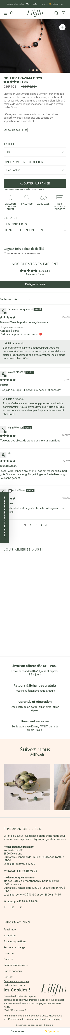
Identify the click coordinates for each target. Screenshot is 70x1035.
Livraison (9, 953)
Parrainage (10, 929)
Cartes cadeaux (13, 971)
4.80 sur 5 (44, 270)
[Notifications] (11, 13)
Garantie (8, 959)
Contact (8, 977)
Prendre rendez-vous (16, 965)
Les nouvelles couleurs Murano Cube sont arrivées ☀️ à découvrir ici (35, 4)
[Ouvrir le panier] (63, 13)
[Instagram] (13, 907)
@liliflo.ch (37, 754)
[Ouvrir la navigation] (5, 13)
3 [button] (36, 525)
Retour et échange (14, 947)
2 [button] (31, 525)
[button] (12, 81)
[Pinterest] (21, 907)
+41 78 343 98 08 (27, 901)
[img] (7, 317)
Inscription (10, 935)
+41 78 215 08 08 (27, 870)
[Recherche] (56, 13)
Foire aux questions (15, 941)
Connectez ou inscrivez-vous (22, 253)
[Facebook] (5, 907)
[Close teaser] (10, 491)
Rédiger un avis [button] (35, 284)
